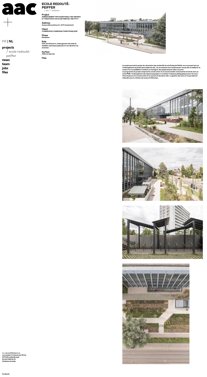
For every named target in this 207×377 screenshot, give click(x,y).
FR (4, 41)
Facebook (5, 374)
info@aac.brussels (9, 361)
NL (11, 41)
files (5, 72)
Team (6, 64)
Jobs (5, 68)
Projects (8, 47)
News (6, 60)
